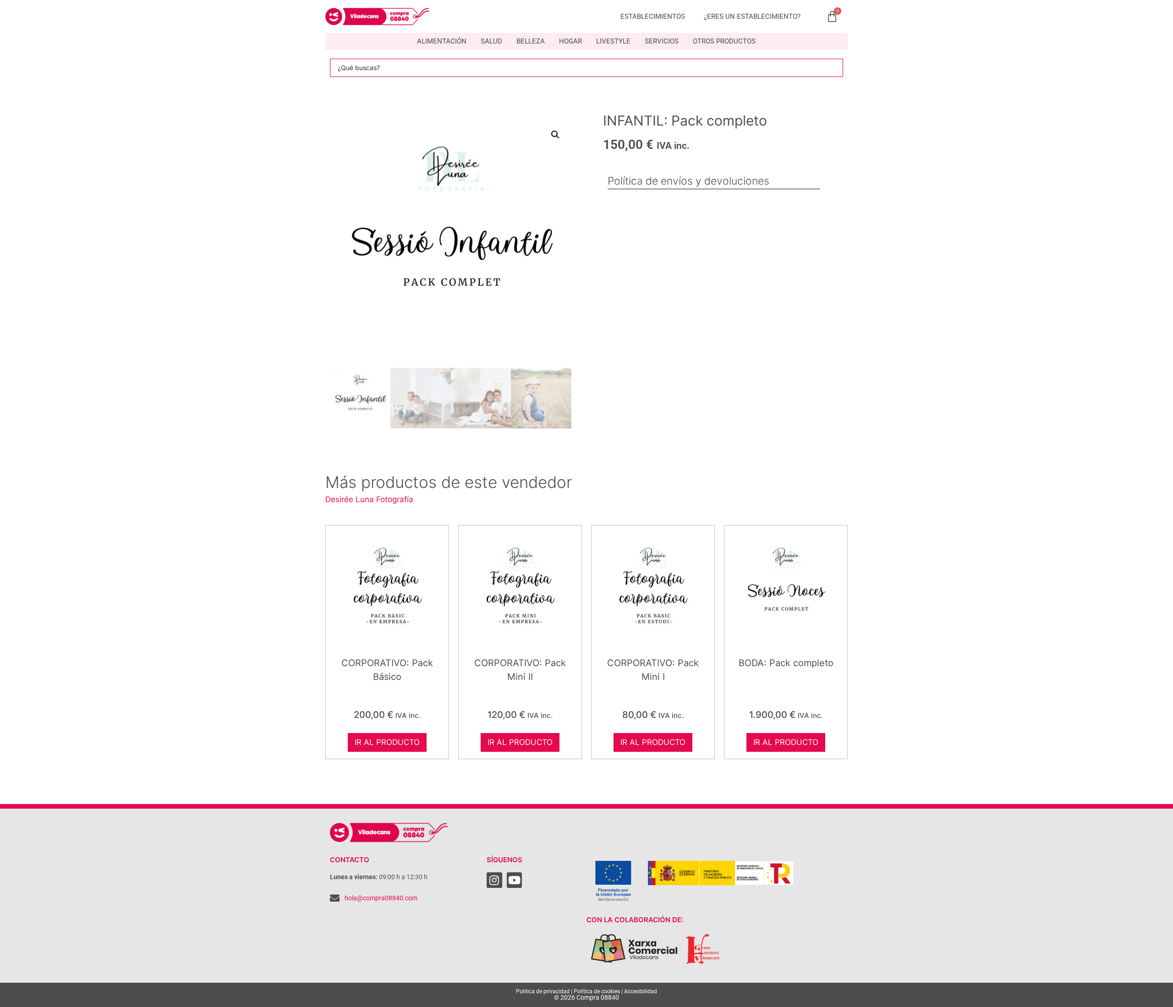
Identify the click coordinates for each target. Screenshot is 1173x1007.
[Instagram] (494, 880)
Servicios (662, 41)
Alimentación (441, 41)
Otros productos (724, 41)
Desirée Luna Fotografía (369, 499)
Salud (491, 41)
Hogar (570, 41)
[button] (555, 134)
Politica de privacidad (543, 991)
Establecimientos (652, 16)
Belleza (530, 41)
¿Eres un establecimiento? (752, 16)
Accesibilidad (640, 991)
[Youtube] (514, 880)
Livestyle (613, 41)
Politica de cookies (597, 991)
